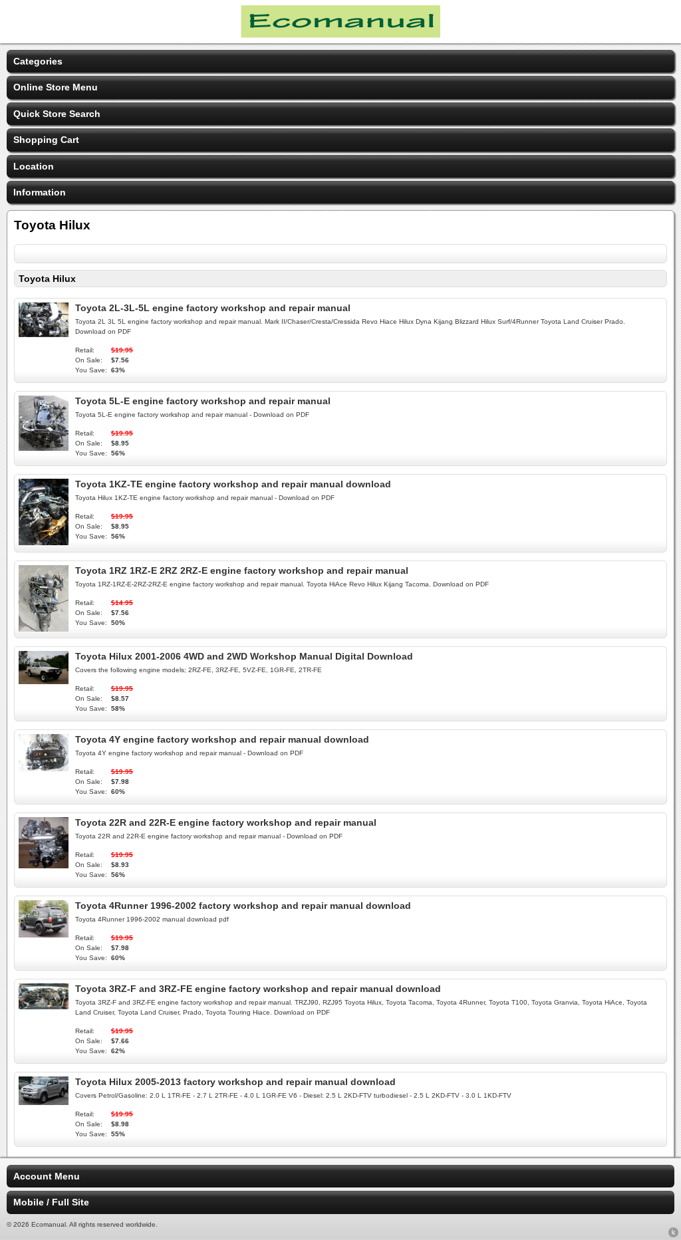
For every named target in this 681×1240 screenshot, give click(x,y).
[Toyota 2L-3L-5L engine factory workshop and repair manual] (43, 333)
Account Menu (46, 1176)
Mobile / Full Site (51, 1202)
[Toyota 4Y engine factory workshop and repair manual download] (43, 768)
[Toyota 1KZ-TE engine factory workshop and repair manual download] (43, 542)
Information (39, 192)
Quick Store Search (56, 113)
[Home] (340, 34)
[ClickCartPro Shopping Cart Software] (673, 1234)
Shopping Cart (46, 139)
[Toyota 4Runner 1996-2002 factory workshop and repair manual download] (43, 934)
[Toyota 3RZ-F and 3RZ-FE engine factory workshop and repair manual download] (43, 1006)
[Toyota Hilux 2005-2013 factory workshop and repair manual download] (43, 1101)
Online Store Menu (55, 87)
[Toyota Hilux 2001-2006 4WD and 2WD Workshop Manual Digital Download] (43, 681)
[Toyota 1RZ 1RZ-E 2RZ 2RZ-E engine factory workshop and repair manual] (43, 628)
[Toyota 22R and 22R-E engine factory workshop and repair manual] (43, 865)
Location (33, 166)
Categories (38, 61)
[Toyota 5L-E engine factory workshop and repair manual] (43, 447)
